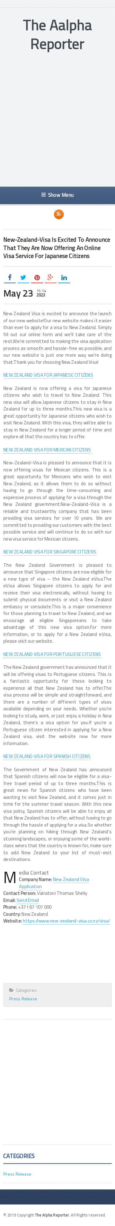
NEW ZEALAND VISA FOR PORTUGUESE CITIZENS (52, 654)
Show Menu (61, 195)
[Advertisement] (57, 119)
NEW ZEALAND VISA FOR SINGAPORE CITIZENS (49, 551)
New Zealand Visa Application (54, 883)
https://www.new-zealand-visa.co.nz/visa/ (66, 920)
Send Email (28, 900)
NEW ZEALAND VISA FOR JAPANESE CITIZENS (48, 375)
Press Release (23, 998)
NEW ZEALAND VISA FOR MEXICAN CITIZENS (47, 449)
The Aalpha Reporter (57, 34)
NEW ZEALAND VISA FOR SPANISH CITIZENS (46, 756)
